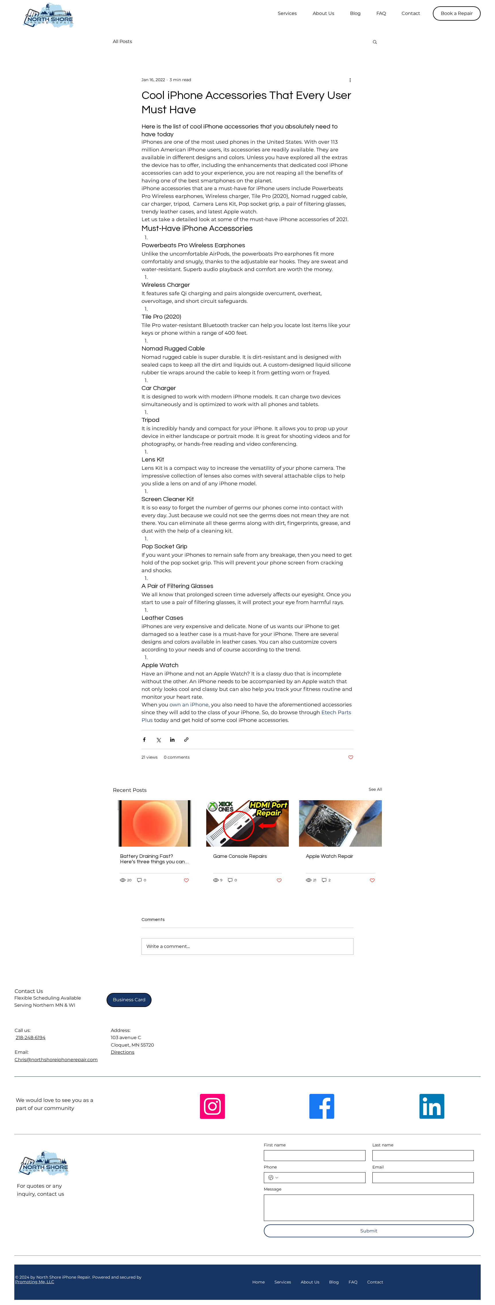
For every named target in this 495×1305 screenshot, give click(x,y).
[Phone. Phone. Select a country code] (273, 1177)
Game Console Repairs (240, 856)
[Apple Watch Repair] (340, 823)
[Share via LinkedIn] (172, 739)
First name (275, 1145)
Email (378, 1167)
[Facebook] (321, 1106)
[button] (457, 13)
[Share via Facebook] (144, 739)
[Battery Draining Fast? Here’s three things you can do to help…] (154, 823)
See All (375, 789)
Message (272, 1189)
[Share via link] (186, 739)
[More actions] (350, 79)
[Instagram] (212, 1106)
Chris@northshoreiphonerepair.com (56, 1059)
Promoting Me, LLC (34, 1281)
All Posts (122, 41)
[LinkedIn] (431, 1106)
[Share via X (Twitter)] (158, 739)
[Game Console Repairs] (247, 823)
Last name (382, 1145)
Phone (270, 1167)
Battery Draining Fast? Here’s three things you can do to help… (152, 859)
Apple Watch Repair (329, 856)
